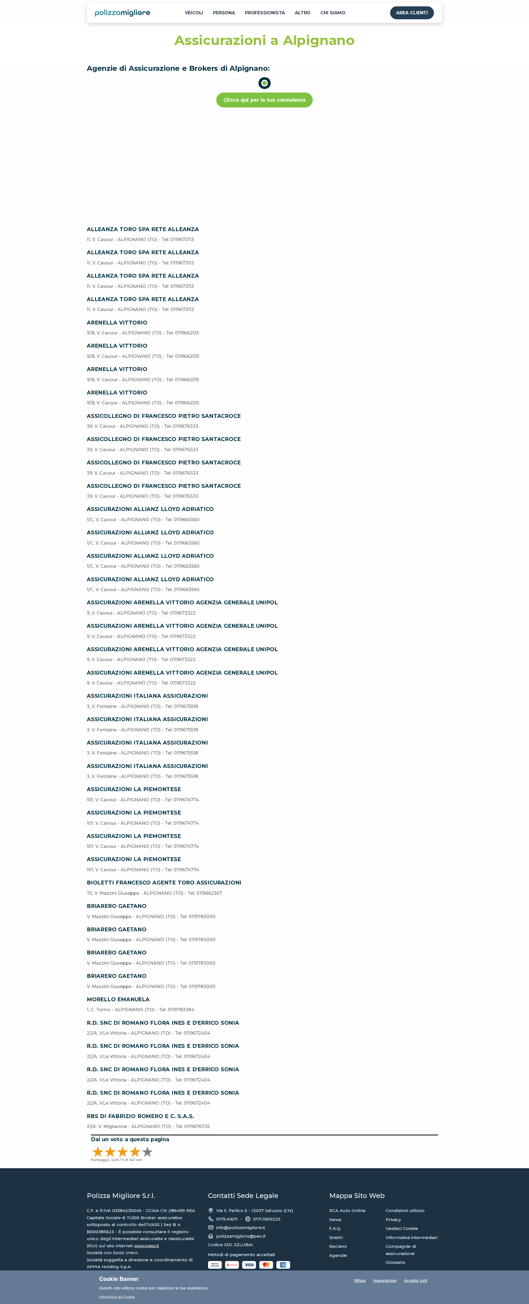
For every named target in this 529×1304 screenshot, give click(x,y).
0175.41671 (227, 1219)
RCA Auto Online (347, 1210)
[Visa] (249, 1265)
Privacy (393, 1219)
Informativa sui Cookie (117, 1297)
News (335, 1219)
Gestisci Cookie (402, 1228)
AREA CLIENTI (412, 12)
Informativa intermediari (412, 1237)
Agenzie (338, 1255)
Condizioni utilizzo (405, 1210)
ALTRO (303, 12)
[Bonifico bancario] (215, 1265)
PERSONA (224, 12)
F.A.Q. (335, 1228)
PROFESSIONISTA (265, 12)
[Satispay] (232, 1265)
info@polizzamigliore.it (240, 1227)
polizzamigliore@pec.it (241, 1236)
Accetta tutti (415, 1280)
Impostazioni (384, 1280)
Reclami (338, 1246)
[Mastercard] (266, 1265)
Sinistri (336, 1237)
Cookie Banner (119, 1279)
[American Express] (283, 1265)
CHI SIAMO (332, 12)
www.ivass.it (146, 1245)
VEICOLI (194, 12)
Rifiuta (360, 1280)
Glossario (395, 1262)
